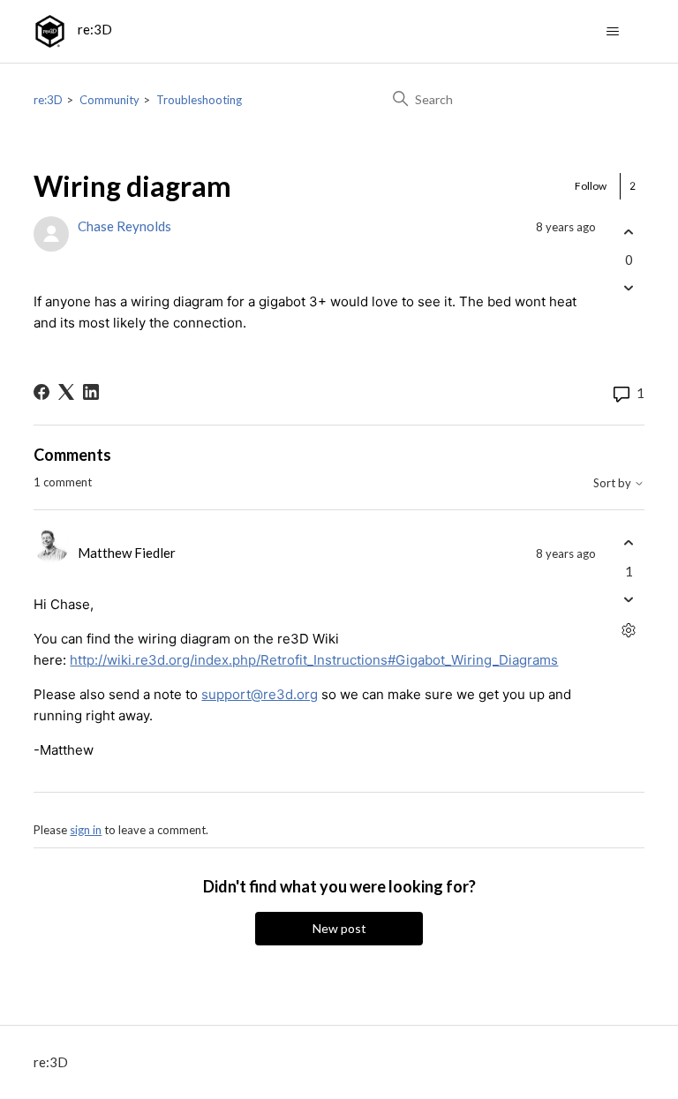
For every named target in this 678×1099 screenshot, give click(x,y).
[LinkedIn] (91, 392)
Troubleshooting (199, 100)
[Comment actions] (629, 629)
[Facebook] (41, 392)
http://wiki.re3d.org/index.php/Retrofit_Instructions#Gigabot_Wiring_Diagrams (314, 659)
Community (109, 100)
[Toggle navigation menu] (613, 32)
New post (339, 928)
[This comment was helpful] (629, 543)
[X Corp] (66, 392)
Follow (590, 185)
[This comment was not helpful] (629, 598)
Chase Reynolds (124, 226)
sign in (86, 830)
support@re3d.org (259, 694)
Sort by (613, 483)
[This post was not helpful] (629, 288)
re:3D (48, 100)
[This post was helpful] (629, 231)
